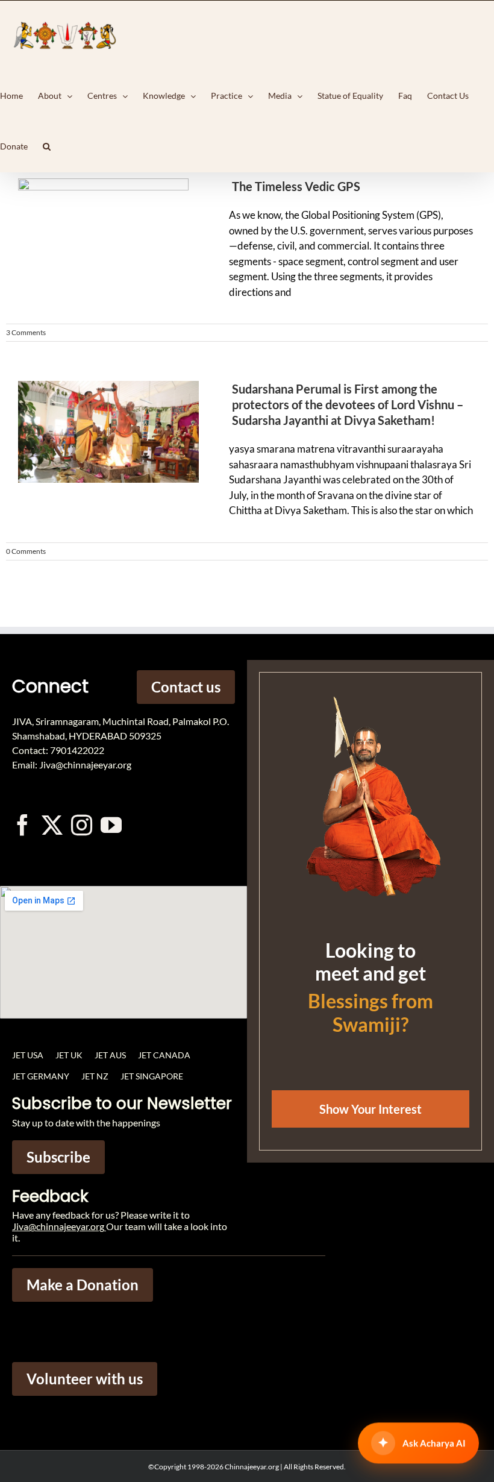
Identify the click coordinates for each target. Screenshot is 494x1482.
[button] (47, 146)
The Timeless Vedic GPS (296, 186)
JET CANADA (164, 1055)
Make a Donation (83, 1284)
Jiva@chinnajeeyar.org (58, 1226)
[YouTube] (111, 824)
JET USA (27, 1055)
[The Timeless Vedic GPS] (102, 235)
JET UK (69, 1055)
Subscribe (58, 1157)
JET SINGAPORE (151, 1076)
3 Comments (26, 332)
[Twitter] (52, 824)
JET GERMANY (40, 1076)
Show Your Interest (370, 1109)
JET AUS (110, 1055)
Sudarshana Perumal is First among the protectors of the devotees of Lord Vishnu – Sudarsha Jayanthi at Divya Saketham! (347, 404)
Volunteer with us (85, 1378)
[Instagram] (81, 824)
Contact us (185, 686)
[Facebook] (22, 824)
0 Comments (26, 551)
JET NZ (94, 1076)
